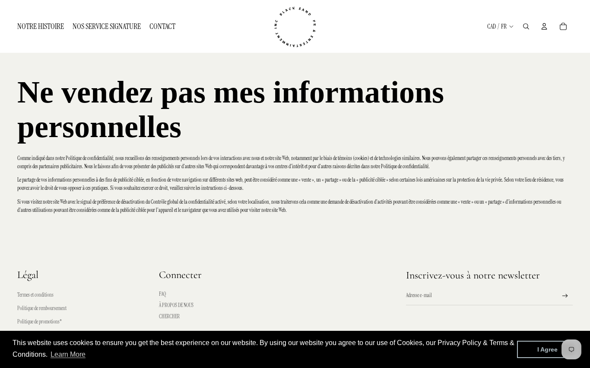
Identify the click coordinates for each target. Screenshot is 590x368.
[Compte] (544, 26)
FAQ (162, 294)
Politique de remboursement (42, 308)
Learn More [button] (68, 354)
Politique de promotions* (39, 321)
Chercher (169, 316)
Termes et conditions (35, 294)
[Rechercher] (526, 26)
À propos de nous (176, 305)
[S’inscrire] (565, 296)
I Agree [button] (547, 349)
